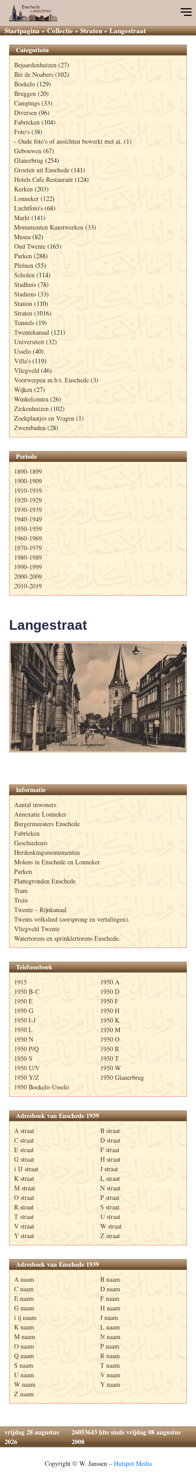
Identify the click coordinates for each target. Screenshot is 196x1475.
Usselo (22, 351)
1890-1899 (28, 471)
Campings (27, 103)
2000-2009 (28, 576)
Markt (22, 217)
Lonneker (26, 198)
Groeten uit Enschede (41, 170)
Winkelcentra (31, 399)
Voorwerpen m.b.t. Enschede (51, 380)
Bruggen (25, 93)
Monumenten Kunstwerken (48, 227)
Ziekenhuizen (31, 408)
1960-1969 (28, 538)
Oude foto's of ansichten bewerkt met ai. (70, 141)
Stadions (25, 294)
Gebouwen (27, 150)
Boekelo (24, 84)
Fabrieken (27, 122)
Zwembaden (30, 427)
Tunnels (24, 322)
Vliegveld (26, 370)
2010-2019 (28, 586)
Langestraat (48, 624)
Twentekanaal (31, 332)
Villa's (22, 360)
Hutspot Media (133, 1463)
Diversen (25, 112)
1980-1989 (28, 557)
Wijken (23, 389)
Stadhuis (25, 284)
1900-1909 (28, 481)
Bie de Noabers (33, 74)
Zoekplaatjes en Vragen (44, 418)
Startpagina (22, 30)
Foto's (22, 131)
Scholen (24, 275)
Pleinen (23, 265)
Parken (23, 255)
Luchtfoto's (28, 208)
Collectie (60, 30)
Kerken (23, 189)
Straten (91, 30)
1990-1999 (28, 566)
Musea (22, 236)
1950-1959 (28, 528)
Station (23, 303)
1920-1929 (28, 500)
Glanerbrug (28, 160)
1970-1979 (28, 547)
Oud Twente (30, 246)
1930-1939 (28, 509)
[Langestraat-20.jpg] (98, 696)
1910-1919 (28, 490)
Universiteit (29, 341)
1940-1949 (28, 519)
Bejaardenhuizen (35, 64)
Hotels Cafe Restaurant (43, 179)
